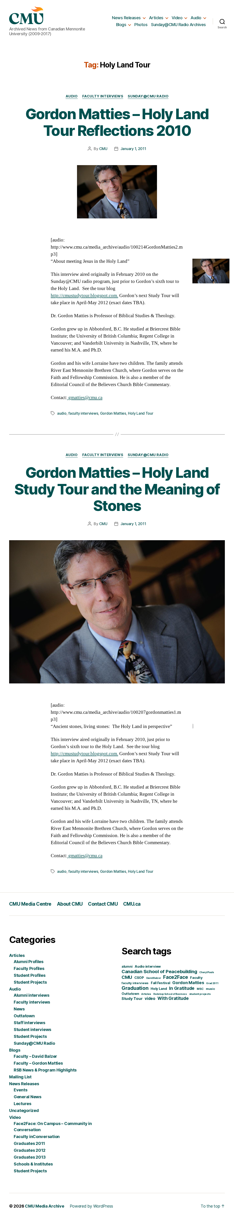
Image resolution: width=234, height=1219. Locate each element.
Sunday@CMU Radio (148, 96)
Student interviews (32, 1029)
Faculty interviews (102, 96)
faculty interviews (83, 413)
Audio (196, 17)
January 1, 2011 (133, 148)
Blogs (121, 24)
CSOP (139, 978)
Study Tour (132, 998)
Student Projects (30, 982)
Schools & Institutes (33, 1164)
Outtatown (24, 1015)
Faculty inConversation (37, 1136)
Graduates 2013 (30, 1157)
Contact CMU (103, 904)
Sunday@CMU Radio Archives (178, 24)
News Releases (126, 17)
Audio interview (148, 966)
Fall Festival (160, 983)
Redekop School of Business (170, 994)
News (19, 1009)
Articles (156, 17)
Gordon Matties (113, 413)
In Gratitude (181, 988)
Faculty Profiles (29, 968)
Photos (140, 24)
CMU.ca (132, 904)
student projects (200, 994)
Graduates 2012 (29, 1150)
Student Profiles (29, 975)
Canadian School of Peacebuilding (159, 971)
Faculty (196, 978)
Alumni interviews (31, 995)
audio (61, 413)
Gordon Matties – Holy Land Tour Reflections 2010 (117, 122)
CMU (103, 148)
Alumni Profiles (28, 961)
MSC (200, 989)
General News (27, 1096)
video (150, 998)
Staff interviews (29, 1022)
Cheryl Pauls (206, 972)
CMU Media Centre (30, 904)
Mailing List (20, 1076)
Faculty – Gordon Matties (38, 1063)
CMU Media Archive (44, 1206)
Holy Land (159, 989)
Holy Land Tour (140, 413)
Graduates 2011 (29, 1143)
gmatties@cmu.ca (84, 398)
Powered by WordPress (91, 1206)
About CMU (70, 904)
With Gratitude (173, 998)
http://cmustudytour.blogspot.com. (84, 296)
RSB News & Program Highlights (45, 1070)
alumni (127, 966)
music (210, 989)
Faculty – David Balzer (35, 1056)
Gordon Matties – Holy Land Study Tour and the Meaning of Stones (117, 489)
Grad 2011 (212, 983)
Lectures (22, 1103)
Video (177, 17)
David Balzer (153, 978)
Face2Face (175, 977)
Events (20, 1089)
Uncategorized (24, 1110)
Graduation (135, 988)
